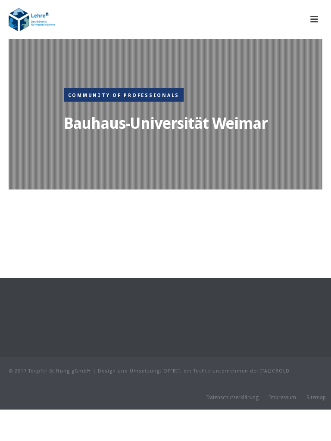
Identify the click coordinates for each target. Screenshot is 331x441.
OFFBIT (171, 371)
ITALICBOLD (275, 371)
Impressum (282, 397)
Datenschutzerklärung (232, 397)
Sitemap (316, 397)
